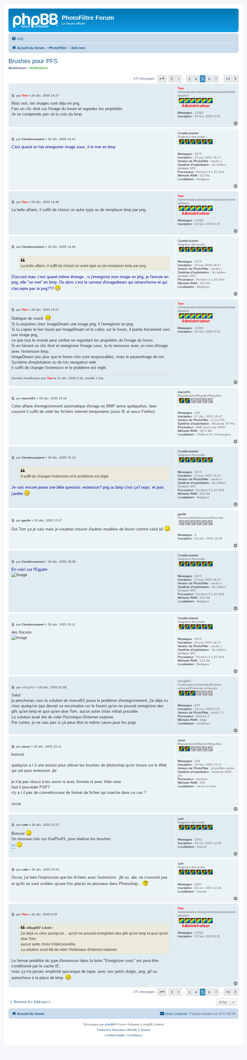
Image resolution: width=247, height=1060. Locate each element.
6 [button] (209, 78)
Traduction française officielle (117, 1029)
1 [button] (178, 78)
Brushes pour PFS (33, 61)
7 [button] (216, 78)
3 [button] (189, 78)
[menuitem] (17, 38)
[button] (161, 78)
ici (13, 845)
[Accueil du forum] (36, 19)
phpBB (109, 1024)
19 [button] (228, 78)
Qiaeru (145, 1029)
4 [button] (196, 78)
